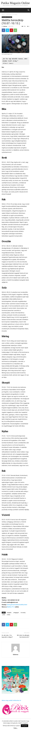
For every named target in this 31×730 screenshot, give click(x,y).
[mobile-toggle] (3, 10)
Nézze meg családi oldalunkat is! (11, 700)
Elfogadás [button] (24, 725)
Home (3, 14)
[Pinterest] (11, 30)
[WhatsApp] (15, 30)
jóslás (3, 614)
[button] (28, 10)
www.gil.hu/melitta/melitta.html (17, 604)
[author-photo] (15, 652)
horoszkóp (23, 612)
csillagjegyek (16, 612)
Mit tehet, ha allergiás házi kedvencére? (23, 636)
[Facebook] (3, 30)
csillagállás (9, 612)
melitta (8, 614)
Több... (15, 728)
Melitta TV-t (11, 607)
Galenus (5, 26)
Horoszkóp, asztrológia (11, 14)
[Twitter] (7, 30)
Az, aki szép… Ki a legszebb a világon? (7, 636)
